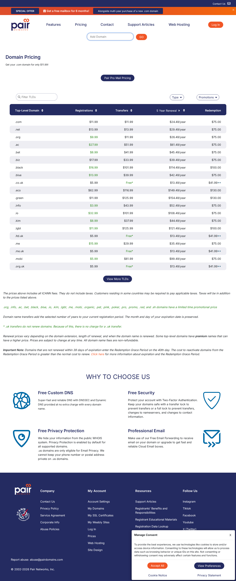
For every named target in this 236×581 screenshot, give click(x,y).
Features (53, 24)
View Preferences (209, 566)
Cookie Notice (157, 575)
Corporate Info (49, 522)
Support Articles (141, 24)
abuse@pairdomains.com (46, 559)
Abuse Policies (49, 529)
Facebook (189, 515)
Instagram (189, 501)
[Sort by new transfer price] (131, 110)
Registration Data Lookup (151, 526)
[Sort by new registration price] (96, 110)
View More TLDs (117, 279)
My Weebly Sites (98, 522)
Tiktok (187, 508)
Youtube (188, 522)
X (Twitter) (189, 529)
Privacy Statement (209, 575)
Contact (107, 24)
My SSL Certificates (100, 515)
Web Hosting (179, 24)
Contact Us (219, 3)
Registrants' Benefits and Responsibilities (151, 510)
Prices (92, 536)
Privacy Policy (49, 508)
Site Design (95, 550)
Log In (216, 24)
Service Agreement (52, 515)
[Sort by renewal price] (184, 110)
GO (141, 37)
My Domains (96, 508)
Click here (97, 354)
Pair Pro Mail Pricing (117, 78)
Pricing (81, 24)
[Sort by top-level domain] (42, 110)
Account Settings (99, 501)
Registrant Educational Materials (156, 519)
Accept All (157, 565)
